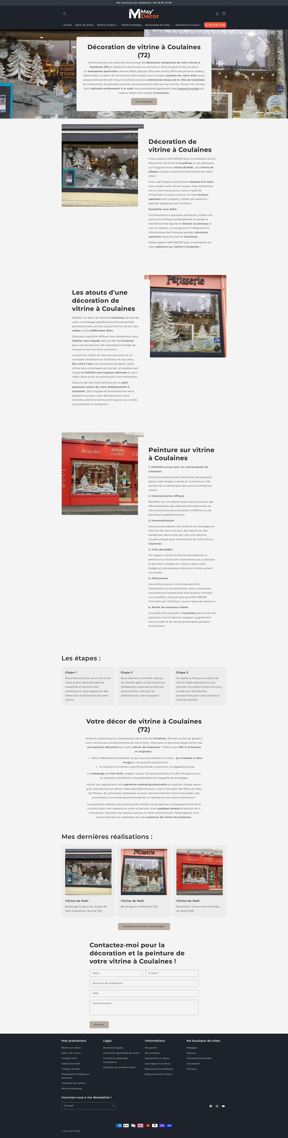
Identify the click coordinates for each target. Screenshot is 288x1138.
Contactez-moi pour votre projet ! (144, 926)
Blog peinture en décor (158, 1074)
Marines (191, 1053)
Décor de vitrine (71, 1053)
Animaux (192, 1069)
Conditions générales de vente (121, 1053)
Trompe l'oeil (69, 1058)
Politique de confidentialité (119, 1067)
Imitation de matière (74, 1083)
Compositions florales (199, 1058)
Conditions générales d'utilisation (115, 1060)
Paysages (192, 1047)
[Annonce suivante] (225, 3)
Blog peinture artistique (159, 1069)
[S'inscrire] (112, 1105)
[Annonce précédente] (62, 3)
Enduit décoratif (71, 1063)
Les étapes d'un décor (158, 1063)
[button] (65, 13)
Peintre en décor (71, 1047)
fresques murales (188, 88)
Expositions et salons (157, 1058)
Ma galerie (151, 1047)
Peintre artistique (72, 1088)
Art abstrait (193, 1063)
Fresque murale (71, 1069)
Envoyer (99, 1024)
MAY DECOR (74, 1131)
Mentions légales (113, 1047)
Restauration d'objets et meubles (75, 1076)
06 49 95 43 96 (216, 25)
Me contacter (144, 101)
